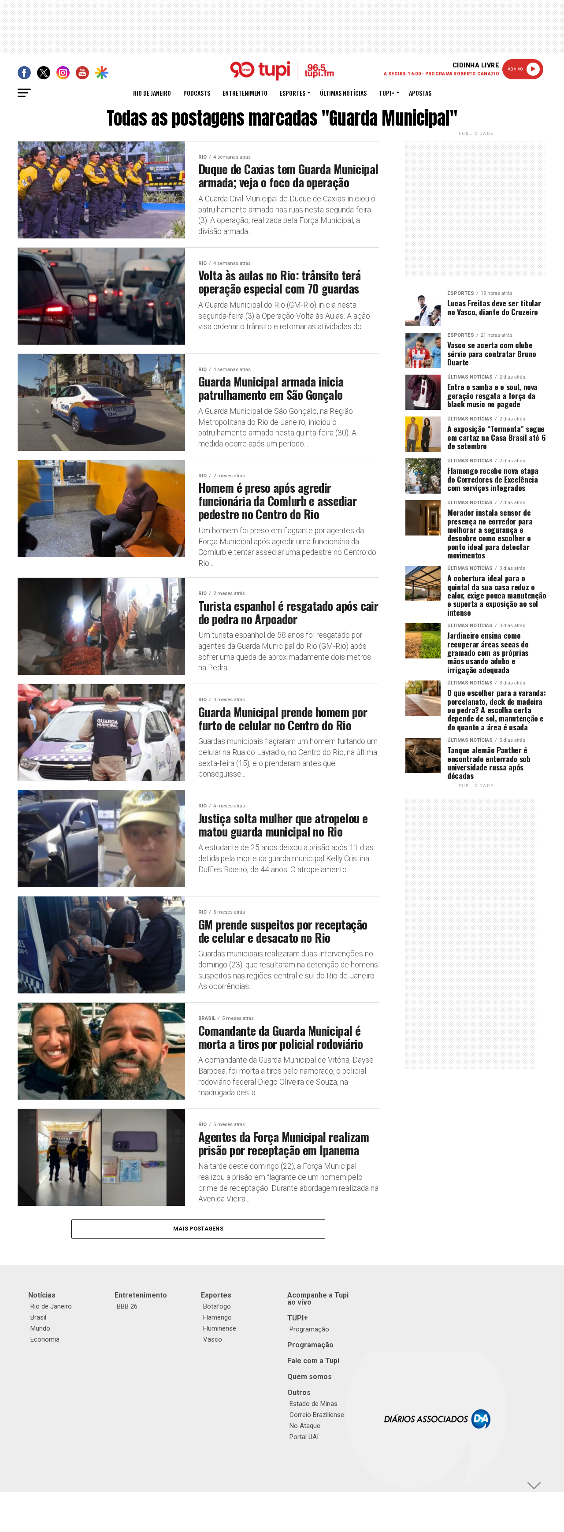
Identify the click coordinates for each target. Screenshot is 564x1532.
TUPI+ (297, 1318)
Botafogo (217, 1306)
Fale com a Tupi (313, 1361)
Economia (44, 1339)
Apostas (420, 92)
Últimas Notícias (343, 92)
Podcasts (196, 92)
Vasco (212, 1339)
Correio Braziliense (316, 1415)
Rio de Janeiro (152, 92)
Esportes (292, 92)
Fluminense (219, 1328)
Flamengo (217, 1317)
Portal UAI (304, 1437)
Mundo (40, 1328)
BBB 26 (127, 1306)
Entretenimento (245, 92)
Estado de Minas (313, 1404)
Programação (309, 1329)
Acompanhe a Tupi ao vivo (318, 1298)
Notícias (42, 1295)
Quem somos (309, 1376)
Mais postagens (198, 1228)
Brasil (38, 1317)
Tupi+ (386, 92)
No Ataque (304, 1426)
